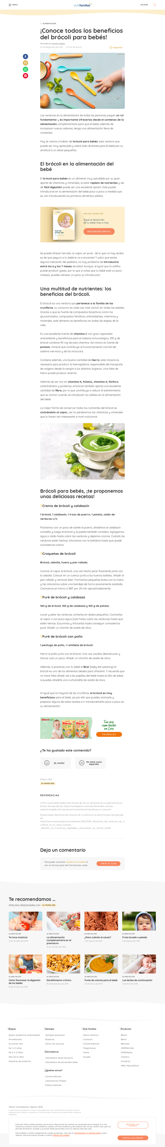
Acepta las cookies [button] (133, 1138)
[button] (144, 5)
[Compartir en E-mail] (25, 63)
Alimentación (49, 23)
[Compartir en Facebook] (25, 56)
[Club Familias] (82, 4)
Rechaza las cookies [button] (133, 1125)
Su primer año (47, 783)
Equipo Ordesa (58, 43)
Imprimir (118, 47)
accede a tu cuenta (75, 862)
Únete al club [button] (108, 863)
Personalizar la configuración (88, 1133)
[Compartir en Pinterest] (25, 75)
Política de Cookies (61, 1135)
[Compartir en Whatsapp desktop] (25, 69)
